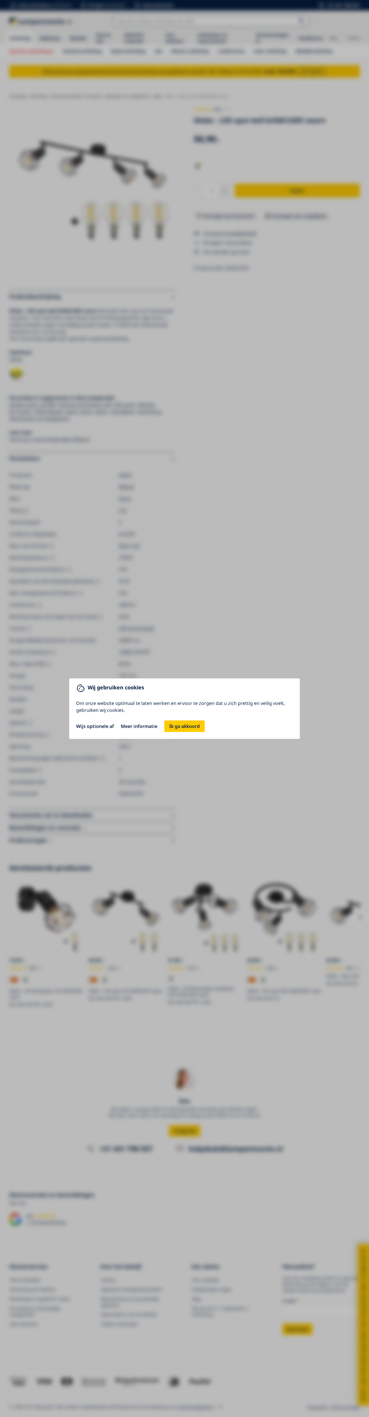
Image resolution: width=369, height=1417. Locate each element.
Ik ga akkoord (184, 726)
